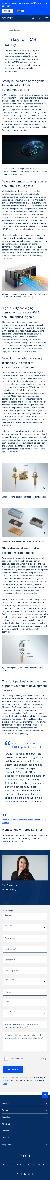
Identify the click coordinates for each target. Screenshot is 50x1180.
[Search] (33, 18)
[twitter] (29, 1174)
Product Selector (14, 30)
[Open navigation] (46, 18)
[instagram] (21, 1174)
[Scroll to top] (45, 1095)
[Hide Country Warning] (46, 3)
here (5, 1083)
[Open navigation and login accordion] (39, 18)
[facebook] (17, 1174)
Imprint (15, 1165)
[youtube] (33, 1174)
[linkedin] (25, 1174)
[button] (25, 1103)
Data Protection (25, 1165)
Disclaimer (7, 1165)
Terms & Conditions (40, 1165)
